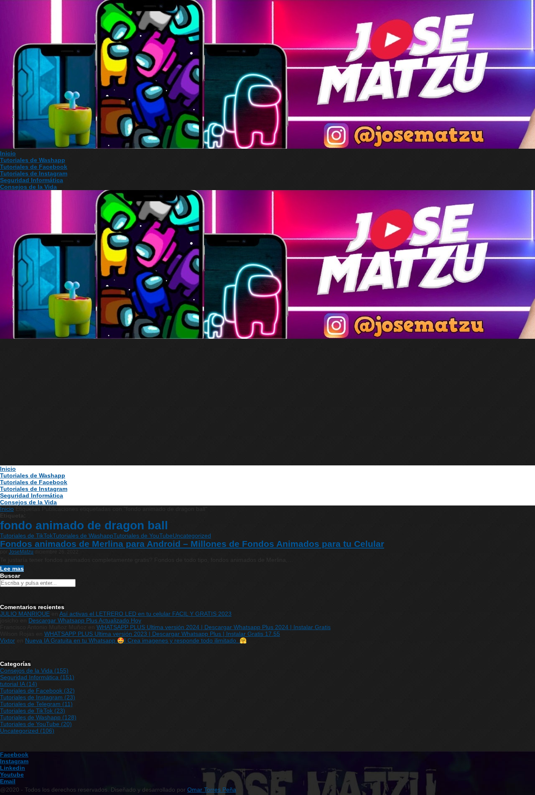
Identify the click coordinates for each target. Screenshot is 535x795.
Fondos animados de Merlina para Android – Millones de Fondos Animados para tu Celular (192, 544)
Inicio (8, 153)
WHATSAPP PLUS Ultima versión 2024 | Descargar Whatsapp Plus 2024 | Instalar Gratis (214, 627)
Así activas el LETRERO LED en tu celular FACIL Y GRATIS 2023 (145, 613)
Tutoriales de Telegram (36, 704)
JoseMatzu (21, 552)
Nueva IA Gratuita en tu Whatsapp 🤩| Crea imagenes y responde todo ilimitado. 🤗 (136, 640)
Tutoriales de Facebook (33, 166)
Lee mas (12, 568)
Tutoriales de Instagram (33, 173)
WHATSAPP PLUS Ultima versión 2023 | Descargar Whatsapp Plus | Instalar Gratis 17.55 (162, 633)
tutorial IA (18, 684)
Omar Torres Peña (211, 789)
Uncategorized (192, 535)
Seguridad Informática (31, 180)
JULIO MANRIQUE (25, 613)
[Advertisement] (267, 402)
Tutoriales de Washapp (32, 160)
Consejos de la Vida (28, 186)
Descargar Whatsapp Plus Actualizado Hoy (84, 620)
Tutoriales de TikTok (26, 535)
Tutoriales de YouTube (143, 535)
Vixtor (7, 640)
